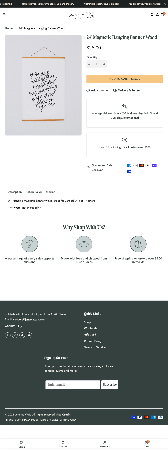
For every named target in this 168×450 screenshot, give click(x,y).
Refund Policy (93, 341)
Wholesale (90, 328)
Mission (50, 191)
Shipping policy (68, 420)
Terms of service (49, 420)
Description (15, 191)
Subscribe (110, 385)
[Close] (164, 3)
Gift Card (90, 334)
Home (9, 28)
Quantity (91, 57)
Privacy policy (30, 420)
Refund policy (13, 420)
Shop (87, 322)
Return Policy (34, 191)
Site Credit (63, 414)
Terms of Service (95, 347)
